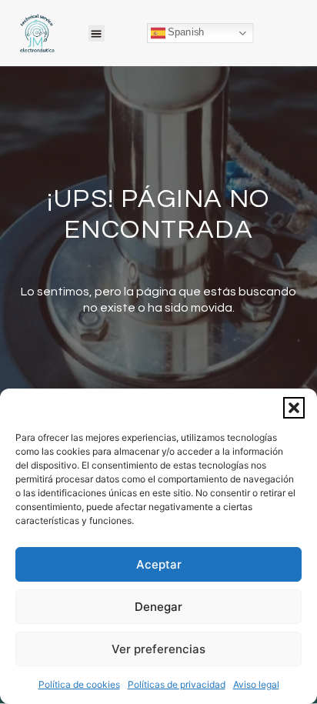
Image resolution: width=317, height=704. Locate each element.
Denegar (158, 606)
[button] (294, 407)
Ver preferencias (158, 649)
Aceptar (159, 564)
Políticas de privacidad (176, 684)
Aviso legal (256, 684)
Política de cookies (79, 684)
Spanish (184, 32)
